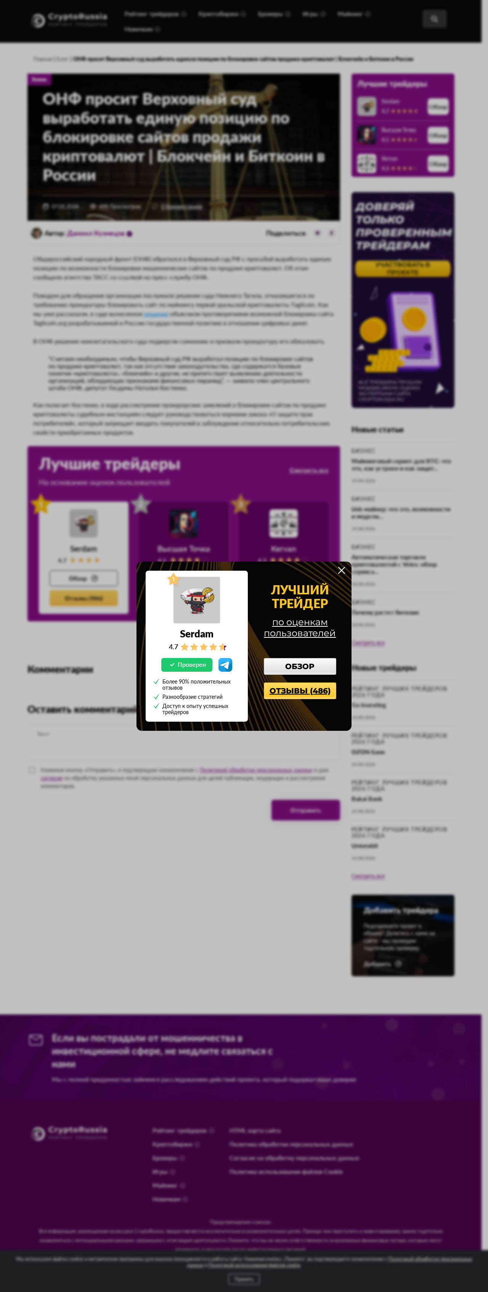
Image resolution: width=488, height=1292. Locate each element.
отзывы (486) (300, 690)
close (341, 570)
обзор (300, 666)
